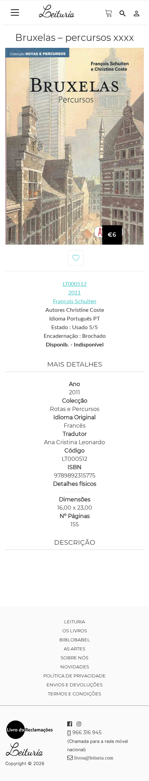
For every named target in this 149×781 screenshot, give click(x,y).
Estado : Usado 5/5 (74, 327)
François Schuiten (74, 301)
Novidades (74, 666)
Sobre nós (74, 657)
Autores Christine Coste (74, 310)
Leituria (74, 621)
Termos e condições (74, 693)
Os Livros (74, 630)
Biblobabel (74, 639)
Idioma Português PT (74, 319)
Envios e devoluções (74, 684)
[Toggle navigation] (15, 12)
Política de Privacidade (74, 675)
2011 (74, 293)
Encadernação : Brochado (75, 336)
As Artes (74, 648)
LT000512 (75, 284)
